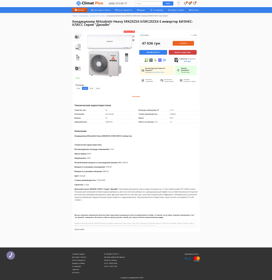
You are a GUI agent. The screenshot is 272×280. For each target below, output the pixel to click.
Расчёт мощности (124, 10)
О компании (156, 10)
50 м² (91, 88)
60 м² (98, 88)
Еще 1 (78, 78)
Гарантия (75, 269)
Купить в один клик (183, 52)
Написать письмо (110, 260)
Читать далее (79, 229)
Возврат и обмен (176, 10)
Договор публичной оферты (114, 257)
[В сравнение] (133, 40)
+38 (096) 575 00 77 (112, 254)
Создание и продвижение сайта (131, 278)
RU (179, 5)
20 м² (78, 88)
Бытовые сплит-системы (97, 16)
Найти (168, 3)
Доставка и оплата (100, 10)
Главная (74, 16)
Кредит (142, 10)
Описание (136, 96)
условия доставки (158, 72)
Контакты (194, 10)
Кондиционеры (83, 16)
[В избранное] (133, 36)
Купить (184, 43)
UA (179, 2)
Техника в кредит (78, 254)
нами (161, 217)
